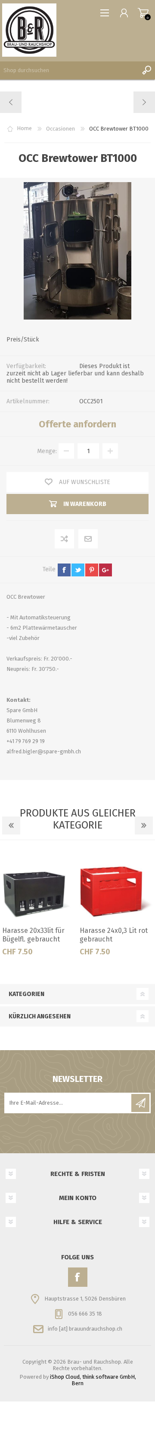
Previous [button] (11, 825)
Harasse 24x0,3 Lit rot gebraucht (114, 935)
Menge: (47, 451)
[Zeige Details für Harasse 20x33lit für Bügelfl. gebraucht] (39, 885)
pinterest (91, 570)
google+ (105, 570)
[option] (39, 906)
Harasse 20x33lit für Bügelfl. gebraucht (33, 935)
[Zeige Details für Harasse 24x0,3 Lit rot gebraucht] (116, 885)
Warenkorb (143, 12)
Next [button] (144, 825)
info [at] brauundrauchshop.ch (85, 1328)
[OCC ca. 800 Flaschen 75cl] (144, 102)
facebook (64, 570)
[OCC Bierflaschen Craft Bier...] (11, 102)
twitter (77, 570)
